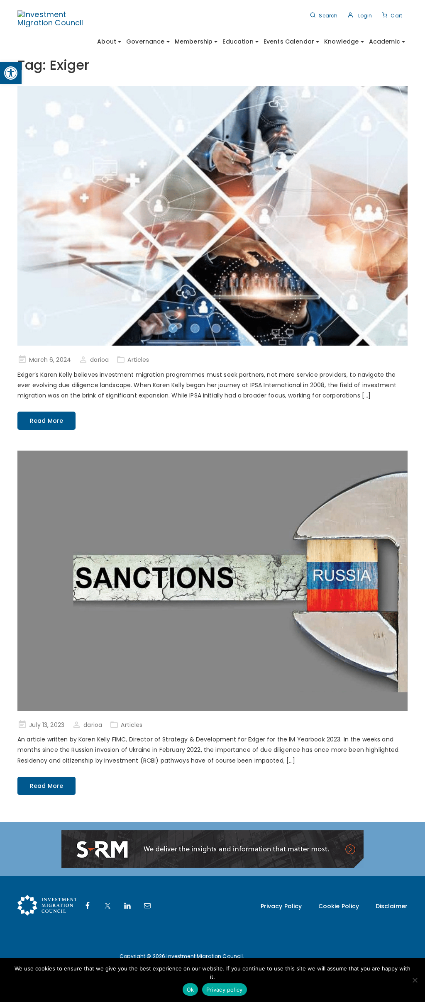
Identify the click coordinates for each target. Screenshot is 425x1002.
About (106, 41)
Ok (190, 989)
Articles (138, 360)
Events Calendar (289, 41)
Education (237, 41)
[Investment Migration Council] (55, 18)
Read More (46, 421)
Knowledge (341, 41)
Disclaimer (392, 906)
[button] (11, 73)
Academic (384, 41)
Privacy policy (224, 989)
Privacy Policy (281, 906)
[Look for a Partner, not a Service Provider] (212, 216)
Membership (193, 41)
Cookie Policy (338, 906)
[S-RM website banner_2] (212, 848)
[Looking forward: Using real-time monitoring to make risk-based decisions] (212, 581)
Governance (145, 41)
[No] (414, 980)
